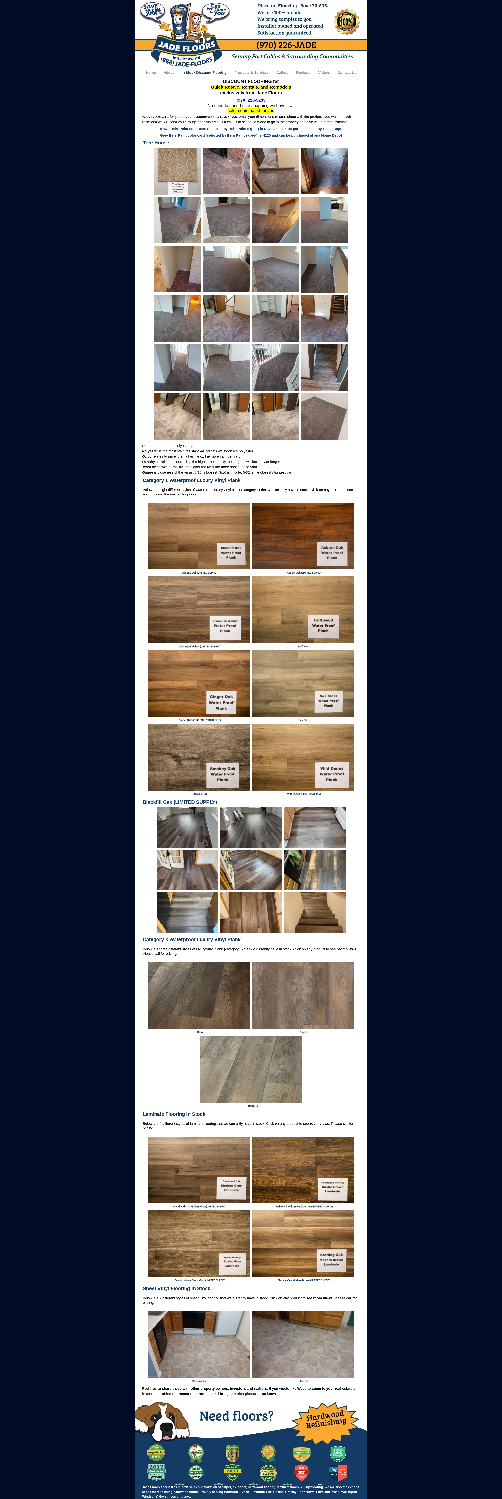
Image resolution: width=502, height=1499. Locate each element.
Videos (324, 73)
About (169, 73)
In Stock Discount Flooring (204, 73)
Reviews (303, 73)
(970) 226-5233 (251, 100)
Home (151, 73)
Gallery (282, 73)
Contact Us (347, 73)
